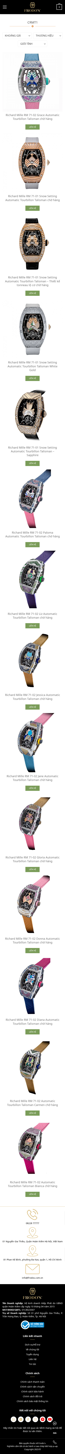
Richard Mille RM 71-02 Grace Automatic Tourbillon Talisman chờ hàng (32, 117)
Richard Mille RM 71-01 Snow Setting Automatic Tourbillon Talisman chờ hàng (32, 198)
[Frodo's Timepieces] (32, 6)
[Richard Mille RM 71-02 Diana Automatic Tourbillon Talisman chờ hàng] (32, 986)
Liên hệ (32, 1359)
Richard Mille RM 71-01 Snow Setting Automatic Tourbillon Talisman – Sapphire (32, 451)
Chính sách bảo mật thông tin (32, 1401)
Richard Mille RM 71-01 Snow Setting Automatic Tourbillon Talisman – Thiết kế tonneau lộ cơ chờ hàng (32, 281)
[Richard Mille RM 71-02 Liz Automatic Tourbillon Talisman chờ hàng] (32, 580)
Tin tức (32, 1364)
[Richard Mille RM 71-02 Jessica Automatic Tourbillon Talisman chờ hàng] (32, 661)
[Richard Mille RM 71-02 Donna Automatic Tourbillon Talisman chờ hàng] (32, 905)
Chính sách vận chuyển (32, 1386)
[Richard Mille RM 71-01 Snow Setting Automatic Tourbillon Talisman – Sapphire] (32, 414)
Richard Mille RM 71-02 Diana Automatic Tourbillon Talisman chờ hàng (32, 1021)
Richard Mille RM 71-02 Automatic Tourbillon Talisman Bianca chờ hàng (32, 1184)
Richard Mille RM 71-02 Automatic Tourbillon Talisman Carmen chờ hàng (32, 1103)
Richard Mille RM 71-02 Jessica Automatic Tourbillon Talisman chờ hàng (32, 696)
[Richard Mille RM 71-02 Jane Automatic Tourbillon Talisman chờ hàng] (32, 743)
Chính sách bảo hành (32, 1391)
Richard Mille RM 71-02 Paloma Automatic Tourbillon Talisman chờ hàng (32, 534)
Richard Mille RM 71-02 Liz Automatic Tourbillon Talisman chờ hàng (32, 615)
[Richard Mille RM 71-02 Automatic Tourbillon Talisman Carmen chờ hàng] (32, 1067)
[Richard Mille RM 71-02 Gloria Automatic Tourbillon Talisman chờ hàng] (32, 824)
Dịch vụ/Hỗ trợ (32, 1344)
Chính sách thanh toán (33, 1381)
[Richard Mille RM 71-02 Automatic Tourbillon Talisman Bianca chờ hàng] (32, 1149)
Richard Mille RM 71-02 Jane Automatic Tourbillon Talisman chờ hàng (32, 778)
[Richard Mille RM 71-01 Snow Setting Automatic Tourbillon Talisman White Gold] (32, 329)
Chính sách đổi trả (32, 1396)
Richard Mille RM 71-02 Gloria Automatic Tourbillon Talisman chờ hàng (33, 859)
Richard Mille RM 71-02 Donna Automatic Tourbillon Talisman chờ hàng (32, 940)
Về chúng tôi (32, 1349)
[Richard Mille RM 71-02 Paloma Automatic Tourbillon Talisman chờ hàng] (32, 499)
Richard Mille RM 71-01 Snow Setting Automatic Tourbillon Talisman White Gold (32, 366)
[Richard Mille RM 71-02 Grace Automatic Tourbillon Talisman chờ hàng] (32, 82)
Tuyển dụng (32, 1354)
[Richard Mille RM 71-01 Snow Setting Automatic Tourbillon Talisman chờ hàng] (32, 163)
